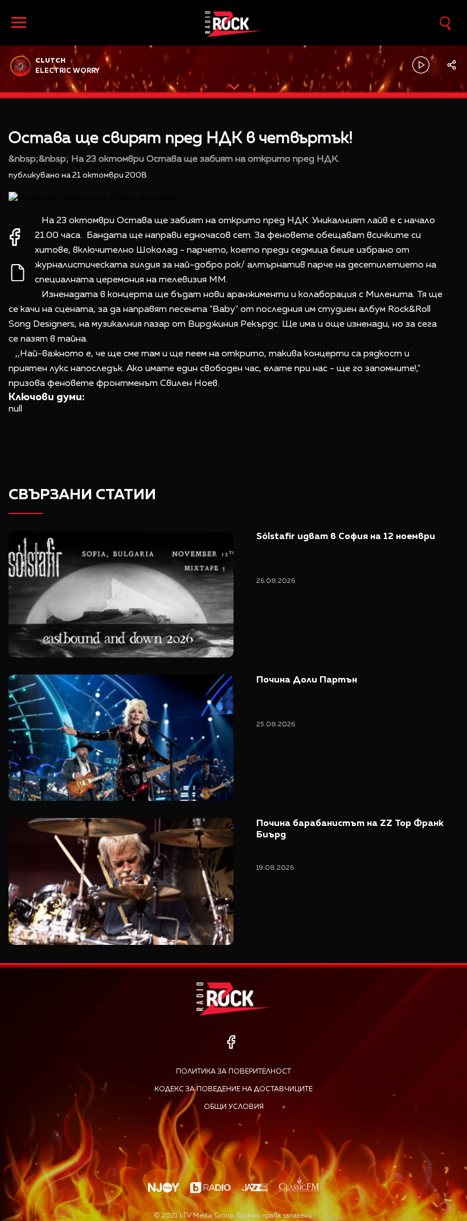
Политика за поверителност (233, 1071)
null (15, 409)
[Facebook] (231, 1042)
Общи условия (234, 1107)
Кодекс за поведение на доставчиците (233, 1089)
